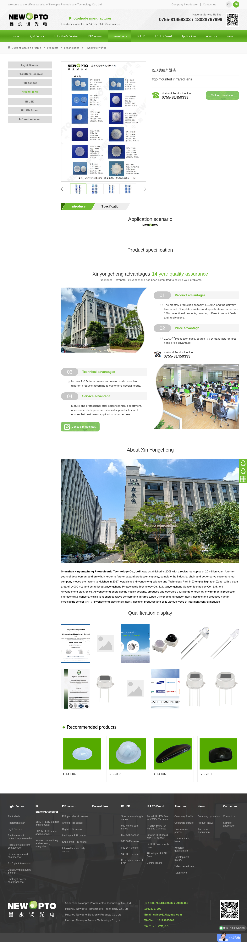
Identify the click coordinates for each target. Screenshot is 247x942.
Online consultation (222, 95)
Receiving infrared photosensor (18, 855)
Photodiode (14, 816)
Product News (205, 822)
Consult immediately (84, 426)
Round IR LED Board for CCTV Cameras (158, 818)
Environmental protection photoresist (20, 837)
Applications (189, 36)
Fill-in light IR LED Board (157, 855)
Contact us (209, 4)
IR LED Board (163, 36)
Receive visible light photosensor (19, 846)
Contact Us (229, 816)
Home (15, 36)
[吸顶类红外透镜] (103, 121)
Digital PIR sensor (72, 829)
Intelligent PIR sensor (74, 835)
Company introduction (185, 4)
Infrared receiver (30, 119)
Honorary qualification (181, 849)
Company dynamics (209, 816)
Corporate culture (184, 822)
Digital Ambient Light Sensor (19, 871)
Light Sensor (36, 36)
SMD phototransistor (19, 863)
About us (211, 36)
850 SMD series (130, 835)
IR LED (141, 36)
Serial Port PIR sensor (74, 841)
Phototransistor (16, 822)
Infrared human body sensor (73, 850)
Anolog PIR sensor (72, 822)
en (236, 4)
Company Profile (183, 816)
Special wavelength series (132, 818)
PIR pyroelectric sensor (75, 816)
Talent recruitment (184, 866)
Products (52, 47)
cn (229, 4)
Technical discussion (204, 831)
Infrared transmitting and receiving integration (47, 843)
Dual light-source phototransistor (17, 880)
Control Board (154, 862)
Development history (181, 858)
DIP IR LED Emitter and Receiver (47, 832)
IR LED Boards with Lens (158, 846)
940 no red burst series (130, 827)
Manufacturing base (182, 840)
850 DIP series (129, 847)
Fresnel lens (119, 36)
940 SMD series (130, 841)
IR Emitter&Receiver (66, 36)
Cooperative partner (181, 831)
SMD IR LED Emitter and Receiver (47, 823)
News (230, 36)
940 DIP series (129, 854)
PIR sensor (95, 36)
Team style (180, 872)
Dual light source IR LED (132, 862)
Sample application (229, 824)
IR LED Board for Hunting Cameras (156, 827)
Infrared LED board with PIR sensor (157, 836)
